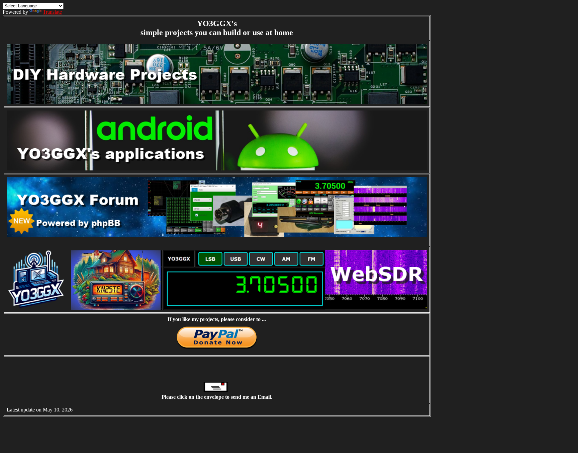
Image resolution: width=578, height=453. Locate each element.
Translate (52, 12)
